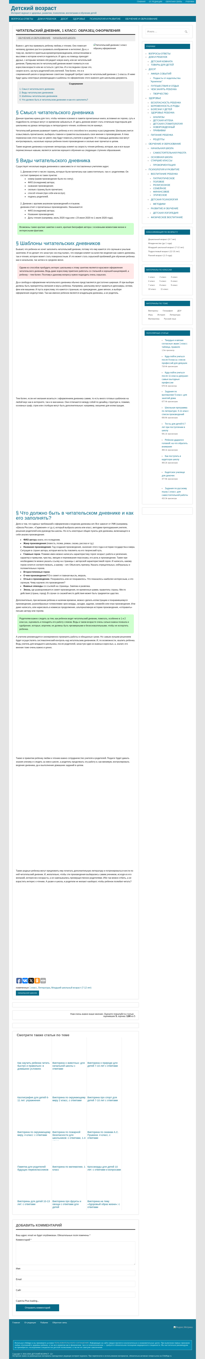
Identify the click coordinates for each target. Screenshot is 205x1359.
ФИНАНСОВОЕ (161, 192)
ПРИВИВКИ (159, 130)
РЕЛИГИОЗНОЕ (161, 185)
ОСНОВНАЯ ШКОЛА (162, 157)
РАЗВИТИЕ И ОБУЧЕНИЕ (164, 208)
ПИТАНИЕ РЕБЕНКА (162, 135)
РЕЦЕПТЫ (158, 139)
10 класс (152, 289)
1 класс (33, 988)
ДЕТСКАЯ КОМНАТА (162, 61)
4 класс (151, 281)
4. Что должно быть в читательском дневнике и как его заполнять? (53, 100)
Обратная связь (59, 1323)
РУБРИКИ (190, 2)
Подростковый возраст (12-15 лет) (164, 251)
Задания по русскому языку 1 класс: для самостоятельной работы (175, 491)
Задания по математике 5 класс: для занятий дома (174, 394)
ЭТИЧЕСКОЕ (160, 195)
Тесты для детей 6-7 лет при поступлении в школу (174, 427)
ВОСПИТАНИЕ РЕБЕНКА (164, 174)
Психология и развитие (105, 19)
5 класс (163, 281)
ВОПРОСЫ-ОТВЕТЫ (159, 53)
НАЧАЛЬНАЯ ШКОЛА (27, 993)
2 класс (163, 277)
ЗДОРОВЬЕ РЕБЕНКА (162, 112)
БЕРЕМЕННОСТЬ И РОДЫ (165, 106)
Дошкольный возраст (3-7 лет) (162, 239)
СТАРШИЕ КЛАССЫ (161, 160)
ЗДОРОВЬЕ (155, 98)
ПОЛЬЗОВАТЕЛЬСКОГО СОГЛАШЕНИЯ (71, 1343)
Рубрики (44, 1323)
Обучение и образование (141, 19)
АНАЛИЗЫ (158, 117)
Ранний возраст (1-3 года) (160, 255)
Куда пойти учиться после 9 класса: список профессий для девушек (174, 359)
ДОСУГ (152, 69)
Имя (18, 1269)
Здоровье (79, 19)
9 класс (174, 285)
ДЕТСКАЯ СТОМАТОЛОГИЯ (168, 124)
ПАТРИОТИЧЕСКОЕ (164, 178)
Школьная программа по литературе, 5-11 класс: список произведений (175, 411)
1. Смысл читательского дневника (36, 89)
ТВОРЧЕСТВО (160, 94)
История (161, 315)
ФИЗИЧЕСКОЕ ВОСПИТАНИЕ (167, 217)
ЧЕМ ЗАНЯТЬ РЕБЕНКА (164, 89)
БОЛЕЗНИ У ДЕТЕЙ (161, 109)
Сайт (18, 1290)
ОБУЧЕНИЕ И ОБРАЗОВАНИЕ (165, 144)
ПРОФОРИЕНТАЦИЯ (164, 165)
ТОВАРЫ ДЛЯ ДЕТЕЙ (162, 65)
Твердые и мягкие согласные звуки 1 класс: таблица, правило (175, 343)
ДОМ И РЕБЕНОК (158, 57)
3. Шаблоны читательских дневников (38, 96)
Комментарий (23, 1240)
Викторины (153, 311)
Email (19, 1279)
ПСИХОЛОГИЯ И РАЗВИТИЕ (164, 169)
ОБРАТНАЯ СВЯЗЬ (174, 2)
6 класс (174, 281)
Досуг (64, 19)
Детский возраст (34, 8)
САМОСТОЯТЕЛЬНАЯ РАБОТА (169, 153)
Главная (16, 1323)
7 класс (151, 285)
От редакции (30, 1323)
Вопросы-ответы (22, 19)
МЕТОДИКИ (159, 204)
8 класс (163, 285)
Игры (150, 315)
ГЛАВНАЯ (141, 2)
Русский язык (170, 319)
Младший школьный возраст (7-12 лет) (71, 988)
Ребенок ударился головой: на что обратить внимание (175, 443)
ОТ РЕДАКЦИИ (155, 2)
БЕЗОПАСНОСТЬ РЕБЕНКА (166, 102)
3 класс (174, 277)
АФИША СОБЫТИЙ (161, 74)
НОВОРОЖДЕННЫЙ (164, 127)
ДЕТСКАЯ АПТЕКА (163, 120)
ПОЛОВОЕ (158, 182)
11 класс (164, 289)
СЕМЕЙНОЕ (159, 188)
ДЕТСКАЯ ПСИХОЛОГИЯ (164, 199)
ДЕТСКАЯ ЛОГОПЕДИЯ (165, 213)
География (168, 311)
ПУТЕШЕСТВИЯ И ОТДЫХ (165, 86)
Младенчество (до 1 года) (160, 243)
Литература (44, 988)
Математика (153, 319)
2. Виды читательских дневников (36, 92)
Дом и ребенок (47, 19)
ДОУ (179, 311)
